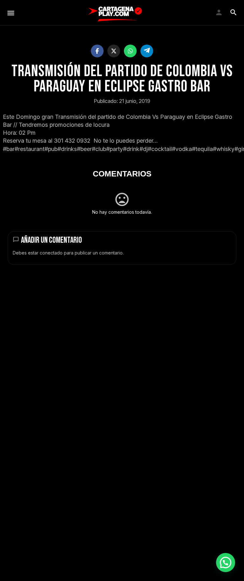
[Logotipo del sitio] (115, 13)
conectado (51, 252)
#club (99, 149)
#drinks (67, 149)
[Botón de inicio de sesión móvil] (219, 12)
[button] (225, 562)
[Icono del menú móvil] (10, 13)
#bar (9, 149)
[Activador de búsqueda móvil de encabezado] (233, 12)
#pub (51, 149)
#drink (131, 149)
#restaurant (29, 149)
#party (114, 149)
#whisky (223, 149)
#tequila (202, 149)
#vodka (182, 149)
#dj (143, 149)
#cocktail (160, 149)
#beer (84, 149)
